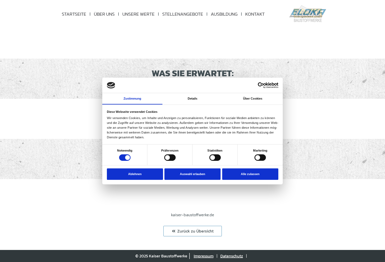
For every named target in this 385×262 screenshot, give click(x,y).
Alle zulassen (250, 174)
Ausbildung (224, 14)
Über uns (104, 14)
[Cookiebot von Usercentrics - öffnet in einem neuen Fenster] (260, 85)
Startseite (74, 14)
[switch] (170, 157)
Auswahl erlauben (192, 174)
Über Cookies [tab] (252, 98)
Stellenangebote (182, 14)
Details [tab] (193, 98)
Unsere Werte (138, 14)
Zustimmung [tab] (132, 98)
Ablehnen (135, 174)
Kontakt (255, 14)
